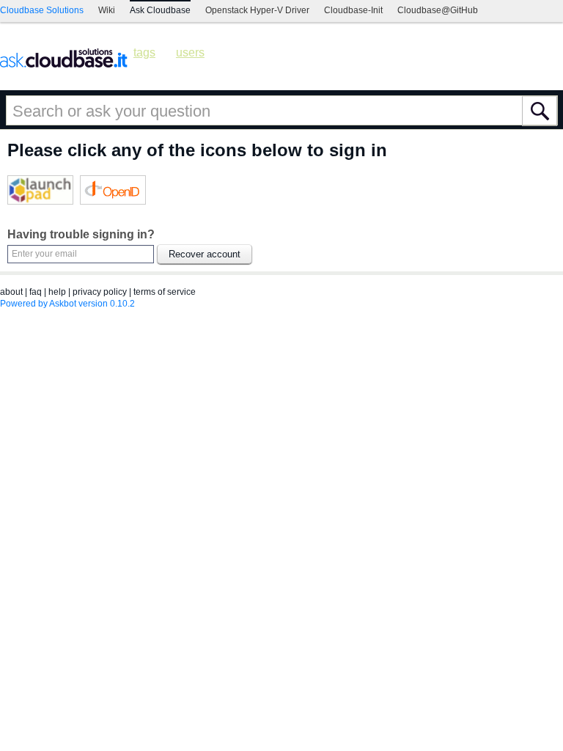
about (11, 292)
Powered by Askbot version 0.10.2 (67, 303)
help (57, 292)
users (190, 52)
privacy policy (100, 292)
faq (35, 292)
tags (144, 52)
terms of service (164, 292)
